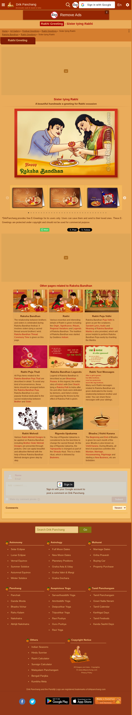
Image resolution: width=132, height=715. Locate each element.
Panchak (15, 595)
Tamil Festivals (101, 618)
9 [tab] (49, 212)
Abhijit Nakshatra (20, 624)
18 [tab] (72, 212)
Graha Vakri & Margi (63, 572)
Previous (7, 198)
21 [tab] (80, 212)
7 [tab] (44, 212)
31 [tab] (106, 212)
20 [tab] (77, 212)
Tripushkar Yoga (61, 612)
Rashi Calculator (40, 658)
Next (124, 198)
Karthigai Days (101, 612)
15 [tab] (64, 212)
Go (85, 529)
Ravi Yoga (57, 629)
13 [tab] (59, 212)
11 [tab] (54, 212)
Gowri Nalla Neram (103, 601)
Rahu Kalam (17, 612)
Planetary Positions (62, 560)
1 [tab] (28, 212)
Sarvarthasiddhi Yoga (63, 595)
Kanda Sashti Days (103, 624)
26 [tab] (93, 212)
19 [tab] (75, 212)
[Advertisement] (66, 71)
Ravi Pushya (59, 618)
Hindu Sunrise (39, 652)
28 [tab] (98, 212)
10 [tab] (51, 212)
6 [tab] (41, 212)
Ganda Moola (18, 601)
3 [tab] (33, 212)
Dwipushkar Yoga (61, 606)
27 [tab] (95, 212)
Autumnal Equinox (21, 572)
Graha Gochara (60, 578)
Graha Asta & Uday (62, 566)
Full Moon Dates (61, 549)
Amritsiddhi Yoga (61, 601)
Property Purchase (103, 566)
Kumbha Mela (39, 681)
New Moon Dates (61, 555)
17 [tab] (70, 212)
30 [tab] (103, 212)
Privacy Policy (86, 673)
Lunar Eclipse (18, 555)
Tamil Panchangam (103, 595)
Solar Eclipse (18, 549)
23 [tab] (85, 212)
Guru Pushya (59, 624)
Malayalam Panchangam (44, 670)
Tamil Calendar (101, 606)
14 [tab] (62, 212)
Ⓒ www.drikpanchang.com (86, 670)
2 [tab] (31, 212)
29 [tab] (100, 212)
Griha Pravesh (101, 555)
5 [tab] (39, 212)
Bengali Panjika (39, 675)
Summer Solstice (20, 566)
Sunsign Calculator (41, 664)
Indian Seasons (39, 647)
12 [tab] (57, 212)
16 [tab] (67, 212)
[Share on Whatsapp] (44, 230)
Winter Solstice (19, 578)
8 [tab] (46, 212)
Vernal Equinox (19, 560)
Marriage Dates (101, 549)
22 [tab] (82, 212)
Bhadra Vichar (18, 606)
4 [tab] (36, 212)
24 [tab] (88, 212)
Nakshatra (16, 618)
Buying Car (99, 560)
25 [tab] (90, 212)
